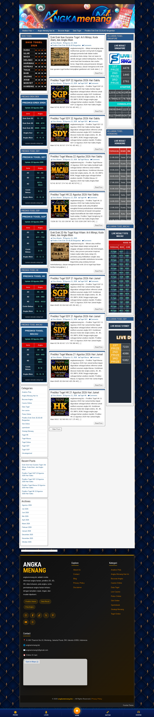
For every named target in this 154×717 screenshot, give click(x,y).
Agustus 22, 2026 (71, 43)
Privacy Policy (79, 583)
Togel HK (83, 198)
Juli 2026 (25, 509)
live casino (25, 410)
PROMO (15, 715)
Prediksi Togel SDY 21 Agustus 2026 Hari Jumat (75, 316)
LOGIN (46, 715)
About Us (77, 570)
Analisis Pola (27, 31)
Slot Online (26, 424)
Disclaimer (77, 587)
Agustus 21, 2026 (71, 238)
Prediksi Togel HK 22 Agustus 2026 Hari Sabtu (74, 194)
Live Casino (115, 592)
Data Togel (77, 31)
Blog (75, 579)
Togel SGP (84, 83)
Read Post (98, 73)
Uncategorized (27, 453)
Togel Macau (84, 159)
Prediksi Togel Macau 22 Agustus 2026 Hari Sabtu (76, 156)
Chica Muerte (57, 43)
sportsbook (26, 427)
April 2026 (25, 520)
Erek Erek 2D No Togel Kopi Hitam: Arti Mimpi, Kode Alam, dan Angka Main (77, 234)
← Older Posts (55, 429)
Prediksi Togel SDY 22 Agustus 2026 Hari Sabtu (75, 118)
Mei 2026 (25, 516)
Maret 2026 (26, 524)
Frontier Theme (128, 705)
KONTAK (138, 715)
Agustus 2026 (27, 505)
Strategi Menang (27, 431)
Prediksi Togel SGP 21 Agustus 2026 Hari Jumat (75, 278)
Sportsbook (115, 605)
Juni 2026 (25, 512)
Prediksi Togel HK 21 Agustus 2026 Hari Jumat (74, 392)
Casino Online (27, 403)
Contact (76, 574)
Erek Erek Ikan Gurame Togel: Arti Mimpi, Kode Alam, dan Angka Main (74, 38)
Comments (87, 45)
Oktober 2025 (26, 542)
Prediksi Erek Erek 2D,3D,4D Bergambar (100, 31)
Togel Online (26, 442)
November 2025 (27, 538)
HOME (77, 715)
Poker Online (26, 414)
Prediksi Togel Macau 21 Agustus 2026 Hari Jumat (76, 354)
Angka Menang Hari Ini (46, 31)
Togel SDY (84, 121)
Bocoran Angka (63, 31)
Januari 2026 (26, 531)
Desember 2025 (27, 534)
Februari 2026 (27, 527)
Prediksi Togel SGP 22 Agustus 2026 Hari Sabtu (75, 80)
